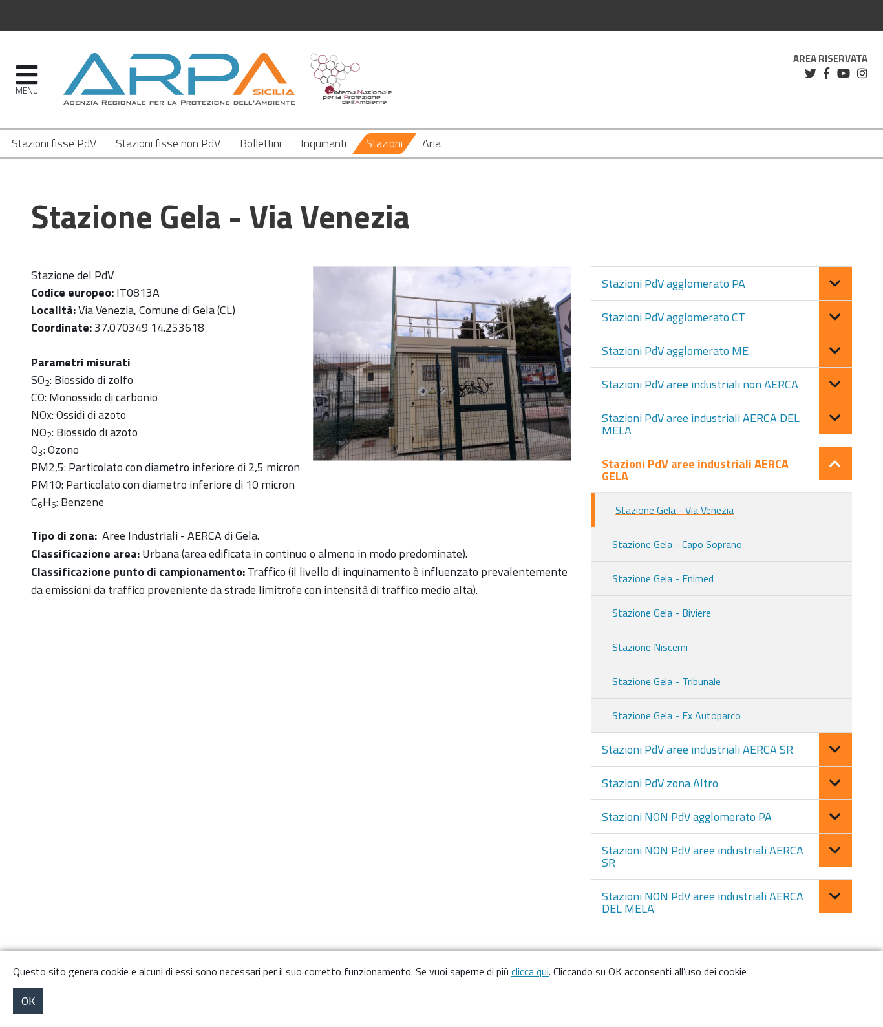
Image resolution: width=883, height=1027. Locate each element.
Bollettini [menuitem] (260, 143)
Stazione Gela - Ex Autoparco (676, 715)
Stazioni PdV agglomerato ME (675, 350)
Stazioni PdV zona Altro (660, 783)
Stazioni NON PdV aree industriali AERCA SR (702, 856)
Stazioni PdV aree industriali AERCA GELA (695, 470)
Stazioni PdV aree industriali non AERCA (700, 384)
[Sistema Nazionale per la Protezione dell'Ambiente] (351, 79)
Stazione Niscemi (650, 647)
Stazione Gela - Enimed (663, 578)
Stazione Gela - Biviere (661, 612)
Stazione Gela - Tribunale (666, 681)
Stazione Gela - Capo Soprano (677, 544)
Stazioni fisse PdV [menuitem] (54, 143)
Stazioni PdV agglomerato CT (673, 317)
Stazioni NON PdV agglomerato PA (687, 816)
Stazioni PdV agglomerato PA (673, 283)
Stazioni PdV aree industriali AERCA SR (697, 749)
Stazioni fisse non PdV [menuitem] (168, 143)
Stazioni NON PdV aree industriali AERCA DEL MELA (702, 902)
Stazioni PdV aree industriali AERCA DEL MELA (701, 424)
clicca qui (530, 971)
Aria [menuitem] (431, 143)
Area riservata (830, 59)
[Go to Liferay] (179, 79)
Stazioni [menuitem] (384, 143)
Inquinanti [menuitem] (323, 143)
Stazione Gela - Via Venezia (674, 510)
